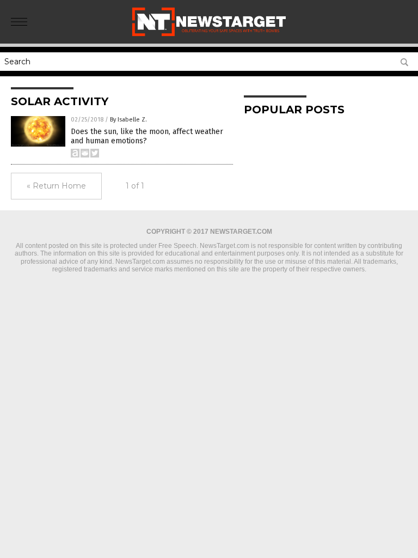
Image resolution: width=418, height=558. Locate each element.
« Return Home (56, 186)
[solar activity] (208, 36)
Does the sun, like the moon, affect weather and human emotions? (147, 136)
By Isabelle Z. (128, 119)
